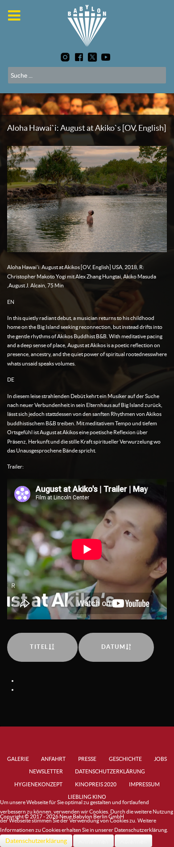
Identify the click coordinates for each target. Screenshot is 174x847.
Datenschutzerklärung (36, 840)
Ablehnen (133, 840)
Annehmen (93, 840)
